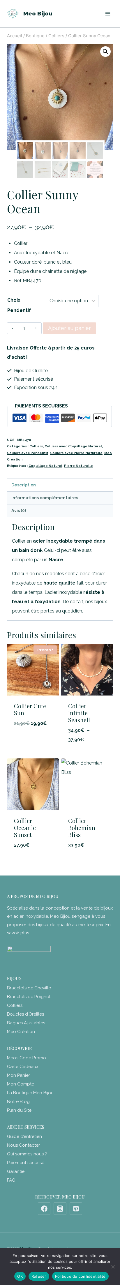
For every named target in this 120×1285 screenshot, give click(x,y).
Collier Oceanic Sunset (25, 828)
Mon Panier (18, 1075)
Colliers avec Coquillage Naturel (73, 446)
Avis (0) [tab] (18, 510)
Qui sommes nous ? (27, 1154)
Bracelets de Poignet (28, 996)
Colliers (36, 446)
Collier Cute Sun (30, 709)
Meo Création (21, 1031)
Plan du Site (19, 1110)
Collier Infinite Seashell (79, 713)
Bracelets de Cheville (29, 988)
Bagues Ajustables (26, 1022)
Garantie (15, 1171)
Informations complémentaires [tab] (44, 497)
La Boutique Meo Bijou (30, 1092)
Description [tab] (23, 484)
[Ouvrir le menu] (107, 13)
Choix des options (87, 755)
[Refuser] (113, 1267)
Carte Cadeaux (22, 1066)
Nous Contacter (23, 1145)
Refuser (38, 1276)
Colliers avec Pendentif (27, 453)
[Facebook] (44, 1208)
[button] (105, 51)
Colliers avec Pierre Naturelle (76, 453)
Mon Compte (20, 1084)
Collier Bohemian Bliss (81, 828)
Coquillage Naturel (45, 466)
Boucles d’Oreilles (25, 1014)
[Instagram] (60, 1208)
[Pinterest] (76, 1208)
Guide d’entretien (24, 1136)
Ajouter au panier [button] (33, 738)
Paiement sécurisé (25, 1162)
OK (20, 1276)
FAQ (11, 1180)
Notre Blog (18, 1101)
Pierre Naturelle (78, 466)
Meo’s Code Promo (26, 1057)
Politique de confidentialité (80, 1276)
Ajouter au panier (69, 328)
